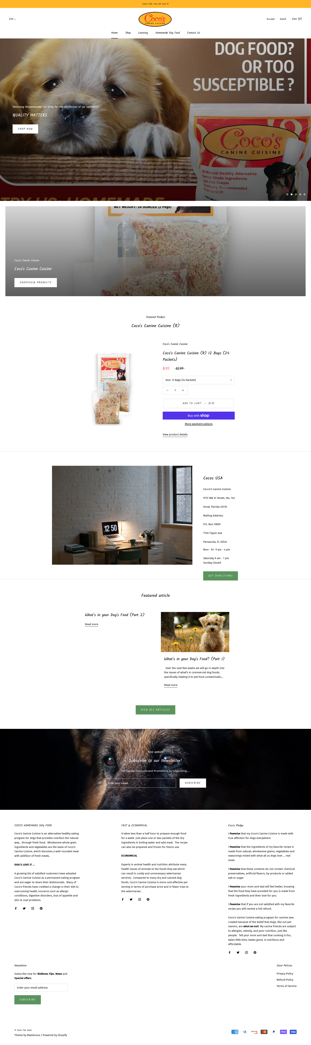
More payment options (199, 423)
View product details (175, 434)
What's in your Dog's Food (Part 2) (115, 615)
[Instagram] (32, 908)
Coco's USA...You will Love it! (155, 4)
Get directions (220, 576)
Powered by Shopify (55, 1035)
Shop (128, 33)
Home (114, 33)
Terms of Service (287, 986)
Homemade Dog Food (168, 33)
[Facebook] (15, 908)
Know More (26, 129)
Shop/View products (36, 282)
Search (283, 19)
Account (271, 19)
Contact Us (193, 33)
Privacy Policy (285, 973)
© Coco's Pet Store (22, 1030)
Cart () (297, 19)
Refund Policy (285, 979)
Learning (143, 33)
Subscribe (193, 783)
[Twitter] (24, 908)
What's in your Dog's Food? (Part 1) (194, 659)
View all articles (155, 710)
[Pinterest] (41, 908)
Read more (91, 624)
